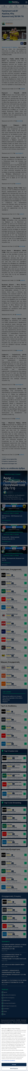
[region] (14, 1047)
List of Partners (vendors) (8, 1060)
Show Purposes (14, 1068)
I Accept (14, 1064)
